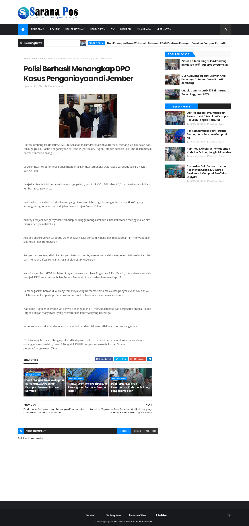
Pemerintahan (75, 29)
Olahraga (144, 29)
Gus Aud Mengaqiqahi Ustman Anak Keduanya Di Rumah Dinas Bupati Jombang (203, 79)
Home (27, 58)
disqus (137, 431)
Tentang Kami (113, 515)
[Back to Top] (229, 514)
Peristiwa (37, 29)
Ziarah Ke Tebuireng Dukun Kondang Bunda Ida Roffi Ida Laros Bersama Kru (204, 63)
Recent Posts (181, 106)
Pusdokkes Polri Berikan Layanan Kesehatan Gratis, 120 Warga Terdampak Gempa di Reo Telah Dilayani (207, 171)
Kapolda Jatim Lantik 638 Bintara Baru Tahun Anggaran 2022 (205, 92)
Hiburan (125, 29)
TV (112, 29)
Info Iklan (161, 515)
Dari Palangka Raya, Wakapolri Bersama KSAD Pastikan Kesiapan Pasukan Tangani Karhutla (159, 43)
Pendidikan (97, 29)
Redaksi (90, 515)
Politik (55, 29)
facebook (150, 431)
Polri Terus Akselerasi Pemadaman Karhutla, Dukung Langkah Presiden (130, 387)
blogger (124, 431)
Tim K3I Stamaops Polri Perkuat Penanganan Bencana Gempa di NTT (87, 387)
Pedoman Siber (137, 515)
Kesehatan (164, 29)
